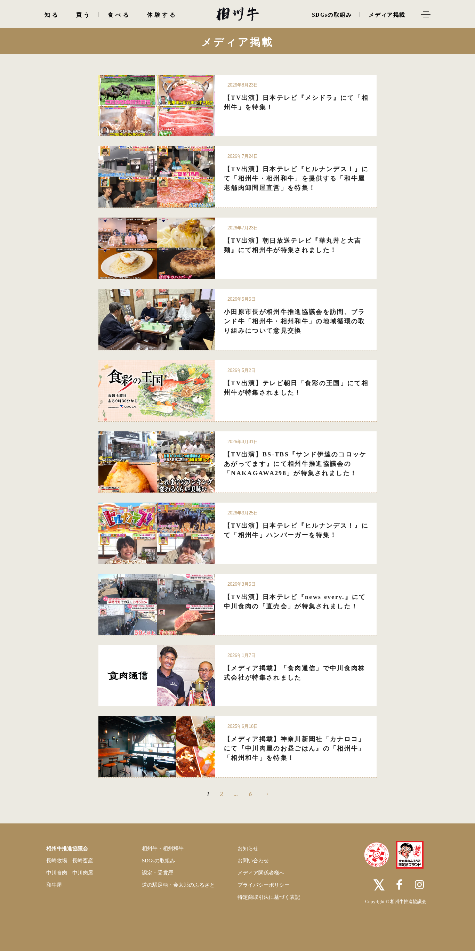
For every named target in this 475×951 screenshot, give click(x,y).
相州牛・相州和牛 (163, 848)
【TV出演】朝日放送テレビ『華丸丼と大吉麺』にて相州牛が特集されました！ (293, 245)
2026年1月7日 (241, 655)
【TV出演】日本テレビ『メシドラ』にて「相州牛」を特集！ (296, 102)
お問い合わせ (253, 860)
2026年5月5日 (241, 299)
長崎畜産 (82, 860)
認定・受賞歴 (157, 873)
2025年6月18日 (242, 726)
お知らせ (248, 848)
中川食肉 (56, 873)
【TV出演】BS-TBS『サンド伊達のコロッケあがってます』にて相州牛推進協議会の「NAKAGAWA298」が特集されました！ (295, 464)
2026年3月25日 (242, 512)
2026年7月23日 (242, 227)
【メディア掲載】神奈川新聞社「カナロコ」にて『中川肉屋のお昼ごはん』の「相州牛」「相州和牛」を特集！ (294, 748)
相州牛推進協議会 (67, 848)
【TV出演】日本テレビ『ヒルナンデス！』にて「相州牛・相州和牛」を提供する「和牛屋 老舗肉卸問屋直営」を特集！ (296, 178)
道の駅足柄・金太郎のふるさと (178, 885)
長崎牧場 (56, 860)
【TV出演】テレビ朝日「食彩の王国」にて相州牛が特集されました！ (296, 388)
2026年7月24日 (242, 156)
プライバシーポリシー (264, 885)
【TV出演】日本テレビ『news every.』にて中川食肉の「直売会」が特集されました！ (295, 601)
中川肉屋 (82, 873)
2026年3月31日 (242, 441)
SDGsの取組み (158, 860)
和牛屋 (54, 885)
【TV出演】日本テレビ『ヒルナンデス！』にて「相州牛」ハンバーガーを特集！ (296, 530)
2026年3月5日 (241, 584)
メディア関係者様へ (261, 873)
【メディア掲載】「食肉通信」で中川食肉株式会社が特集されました (294, 673)
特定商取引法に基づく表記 (269, 897)
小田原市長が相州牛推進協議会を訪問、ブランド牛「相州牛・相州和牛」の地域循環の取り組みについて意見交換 (294, 321)
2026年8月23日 (242, 85)
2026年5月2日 (241, 370)
